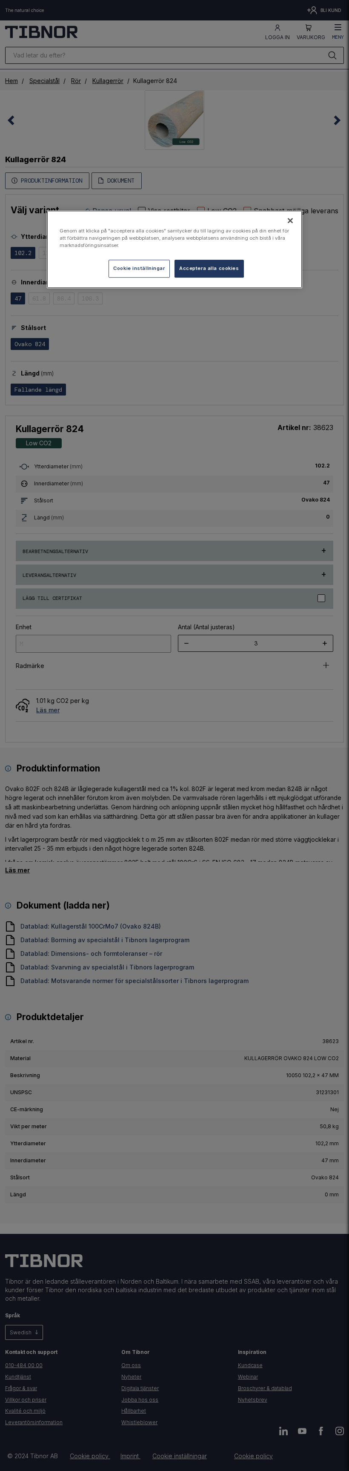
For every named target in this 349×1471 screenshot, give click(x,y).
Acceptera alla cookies (209, 269)
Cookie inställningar (139, 269)
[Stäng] (290, 220)
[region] (174, 249)
